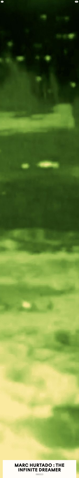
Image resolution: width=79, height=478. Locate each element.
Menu (76, 1)
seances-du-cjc (39, 474)
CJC (2, 1)
